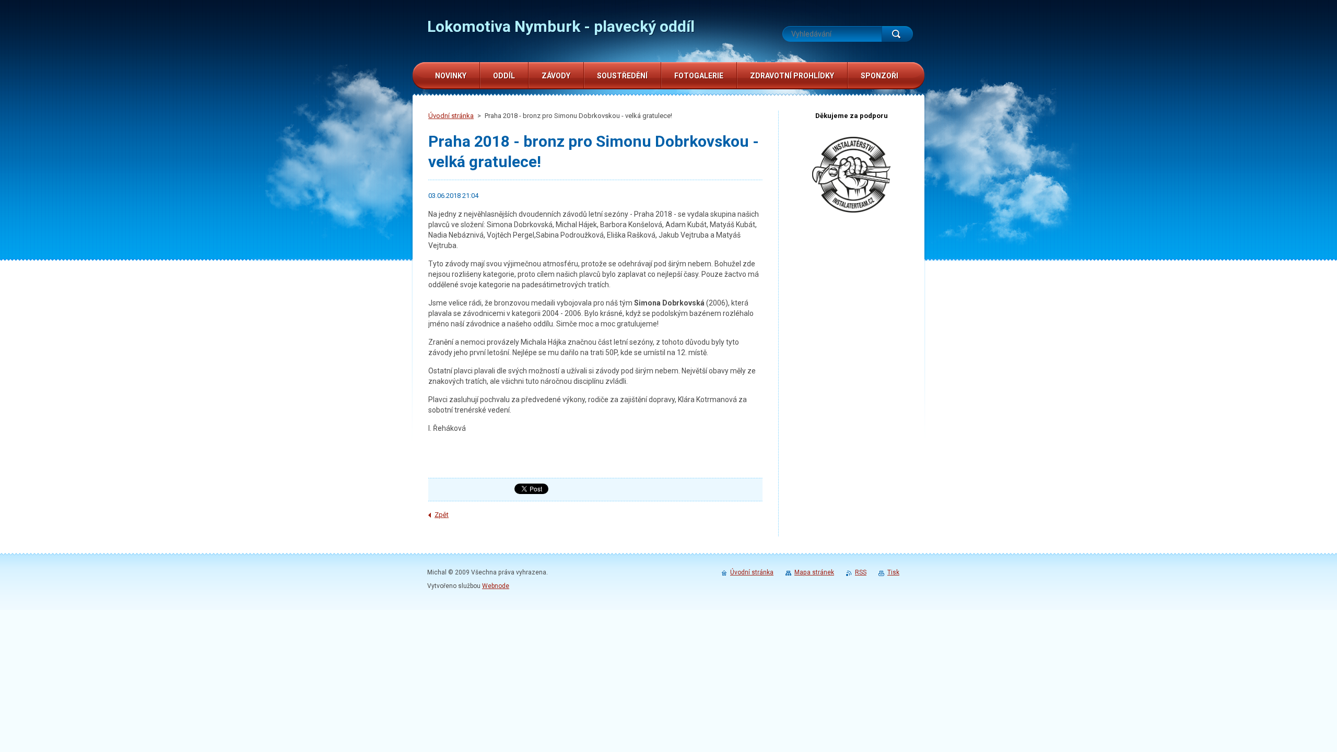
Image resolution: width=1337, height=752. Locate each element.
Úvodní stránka (451, 116)
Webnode (495, 586)
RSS (860, 572)
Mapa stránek (814, 572)
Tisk (893, 572)
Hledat (897, 34)
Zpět (442, 515)
